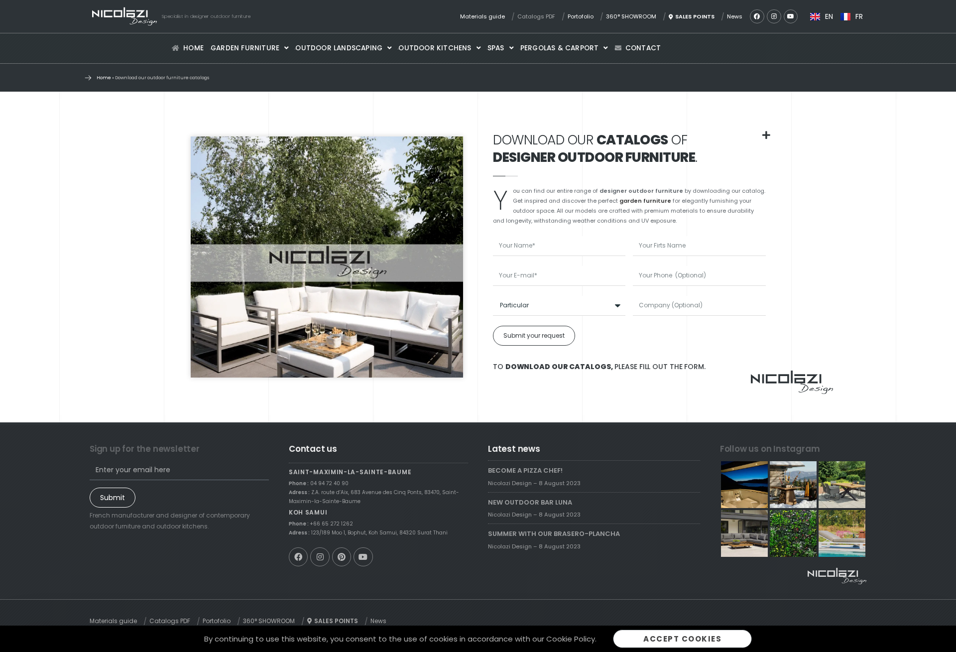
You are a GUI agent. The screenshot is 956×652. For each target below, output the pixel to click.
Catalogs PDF (536, 16)
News (734, 16)
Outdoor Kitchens (434, 48)
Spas (495, 48)
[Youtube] (791, 16)
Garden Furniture (245, 48)
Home (193, 48)
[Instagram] (774, 16)
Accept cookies (682, 639)
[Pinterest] (341, 556)
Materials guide (482, 16)
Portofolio (581, 16)
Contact (643, 48)
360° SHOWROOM (631, 16)
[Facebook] (757, 16)
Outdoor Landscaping (338, 48)
